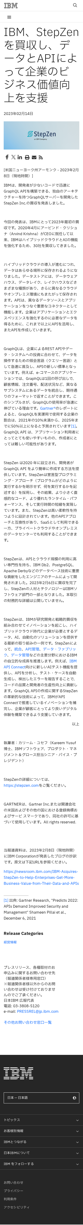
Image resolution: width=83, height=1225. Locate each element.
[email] (33, 157)
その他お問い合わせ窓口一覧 (28, 1022)
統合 (18, 649)
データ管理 (20, 655)
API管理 (32, 649)
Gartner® (48, 408)
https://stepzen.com (21, 785)
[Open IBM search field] (75, 5)
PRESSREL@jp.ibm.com (38, 1011)
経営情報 (10, 942)
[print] (26, 157)
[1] (73, 426)
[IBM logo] (12, 5)
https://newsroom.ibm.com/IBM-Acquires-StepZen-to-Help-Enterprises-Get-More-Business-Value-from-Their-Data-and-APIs (41, 877)
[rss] (40, 157)
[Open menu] (9, 16)
